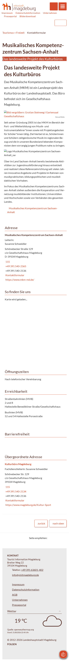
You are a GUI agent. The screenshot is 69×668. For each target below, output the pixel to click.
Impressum (7, 13)
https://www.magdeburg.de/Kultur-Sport (28, 504)
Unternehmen (50, 13)
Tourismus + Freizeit (13, 32)
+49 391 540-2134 (15, 491)
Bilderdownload (28, 16)
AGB (14, 594)
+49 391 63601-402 (32, 569)
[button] (34, 114)
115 (7, 261)
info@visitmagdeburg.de (25, 574)
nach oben (58, 523)
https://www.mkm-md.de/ (19, 279)
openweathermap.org (24, 629)
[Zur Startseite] (19, 7)
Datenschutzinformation (28, 13)
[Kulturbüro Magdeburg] (34, 484)
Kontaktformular (14, 275)
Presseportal (10, 16)
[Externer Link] (31, 23)
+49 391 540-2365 (15, 266)
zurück (41, 523)
